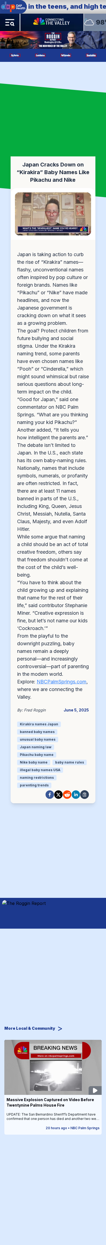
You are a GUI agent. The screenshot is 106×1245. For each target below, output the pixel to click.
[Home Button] (52, 22)
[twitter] (58, 794)
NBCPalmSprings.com (61, 681)
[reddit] (67, 794)
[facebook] (49, 794)
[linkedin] (75, 794)
